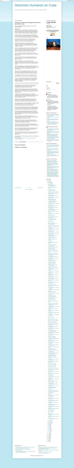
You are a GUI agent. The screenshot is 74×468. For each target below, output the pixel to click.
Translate (53, 27)
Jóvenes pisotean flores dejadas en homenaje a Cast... (53, 278)
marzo (49, 429)
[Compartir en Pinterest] (25, 141)
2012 (48, 437)
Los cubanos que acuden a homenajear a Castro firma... (52, 219)
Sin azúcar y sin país (51, 222)
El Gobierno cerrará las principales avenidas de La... (53, 305)
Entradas (48, 89)
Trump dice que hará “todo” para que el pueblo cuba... (53, 359)
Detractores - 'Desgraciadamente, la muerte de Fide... (53, 400)
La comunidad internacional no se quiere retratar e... (53, 246)
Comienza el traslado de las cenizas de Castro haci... (53, 193)
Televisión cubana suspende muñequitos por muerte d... (52, 199)
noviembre (49, 184)
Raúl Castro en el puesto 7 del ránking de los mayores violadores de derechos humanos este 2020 (53, 115)
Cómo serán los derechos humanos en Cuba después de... (53, 353)
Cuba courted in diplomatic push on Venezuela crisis (23, 449)
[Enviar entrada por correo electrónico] (19, 141)
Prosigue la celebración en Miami (53, 319)
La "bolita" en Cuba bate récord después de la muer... (52, 248)
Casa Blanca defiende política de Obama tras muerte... (53, 210)
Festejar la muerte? (51, 411)
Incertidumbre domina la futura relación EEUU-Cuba (52, 349)
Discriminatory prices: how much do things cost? (23, 448)
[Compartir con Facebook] (23, 141)
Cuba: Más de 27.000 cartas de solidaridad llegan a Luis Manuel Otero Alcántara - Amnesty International (52, 161)
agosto (49, 423)
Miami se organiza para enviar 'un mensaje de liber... (53, 405)
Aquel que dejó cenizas (51, 215)
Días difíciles (50, 188)
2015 (48, 433)
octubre (49, 420)
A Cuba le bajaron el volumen (52, 284)
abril (48, 428)
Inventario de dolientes (51, 410)
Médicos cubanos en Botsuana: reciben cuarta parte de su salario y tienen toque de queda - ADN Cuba (53, 167)
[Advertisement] (34, 16)
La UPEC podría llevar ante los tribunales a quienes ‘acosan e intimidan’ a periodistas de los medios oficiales (53, 123)
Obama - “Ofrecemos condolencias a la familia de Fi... (53, 374)
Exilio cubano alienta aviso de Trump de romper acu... (53, 259)
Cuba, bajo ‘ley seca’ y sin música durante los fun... (53, 276)
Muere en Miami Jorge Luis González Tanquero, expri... (53, 233)
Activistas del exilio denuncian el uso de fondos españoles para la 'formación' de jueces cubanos (53, 140)
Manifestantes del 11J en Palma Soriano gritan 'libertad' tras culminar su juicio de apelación (53, 132)
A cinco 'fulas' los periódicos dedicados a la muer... (52, 190)
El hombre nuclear (50, 375)
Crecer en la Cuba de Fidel (52, 365)
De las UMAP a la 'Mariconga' (52, 187)
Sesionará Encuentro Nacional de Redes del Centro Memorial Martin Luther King (53, 145)
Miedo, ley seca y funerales (52, 244)
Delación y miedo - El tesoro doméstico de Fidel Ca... (52, 263)
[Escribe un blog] (21, 141)
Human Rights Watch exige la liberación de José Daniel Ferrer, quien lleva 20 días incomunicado (53, 130)
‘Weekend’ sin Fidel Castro (52, 299)
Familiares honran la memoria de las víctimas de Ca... (53, 274)
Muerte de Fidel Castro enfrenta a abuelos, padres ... (53, 208)
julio (48, 424)
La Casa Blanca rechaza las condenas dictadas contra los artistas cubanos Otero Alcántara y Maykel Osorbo (52, 135)
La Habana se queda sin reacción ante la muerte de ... (53, 383)
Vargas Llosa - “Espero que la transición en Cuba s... (52, 292)
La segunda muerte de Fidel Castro (53, 390)
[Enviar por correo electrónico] (20, 141)
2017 (48, 180)
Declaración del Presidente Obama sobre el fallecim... (53, 419)
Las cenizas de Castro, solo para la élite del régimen (53, 217)
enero (49, 432)
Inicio (29, 187)
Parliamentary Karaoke (19, 450)
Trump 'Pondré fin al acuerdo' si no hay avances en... (53, 282)
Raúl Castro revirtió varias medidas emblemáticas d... (53, 345)
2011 (48, 438)
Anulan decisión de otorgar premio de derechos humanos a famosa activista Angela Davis (52, 149)
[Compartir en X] (22, 141)
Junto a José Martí (50, 316)
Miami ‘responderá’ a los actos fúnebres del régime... (52, 387)
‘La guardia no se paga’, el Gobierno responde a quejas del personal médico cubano (53, 120)
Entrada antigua (40, 187)
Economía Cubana (50, 100)
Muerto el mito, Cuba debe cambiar (53, 320)
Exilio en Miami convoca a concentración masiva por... (52, 296)
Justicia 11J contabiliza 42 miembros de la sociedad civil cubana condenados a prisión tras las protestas (53, 137)
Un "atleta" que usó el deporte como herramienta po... (53, 257)
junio (49, 425)
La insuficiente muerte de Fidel (52, 266)
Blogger (42, 455)
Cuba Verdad (49, 94)
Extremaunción (50, 393)
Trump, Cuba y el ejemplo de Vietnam (53, 225)
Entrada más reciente (18, 187)
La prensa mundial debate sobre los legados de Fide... (53, 392)
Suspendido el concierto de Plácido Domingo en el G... (53, 409)
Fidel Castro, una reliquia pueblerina (53, 191)
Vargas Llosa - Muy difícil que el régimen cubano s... (52, 298)
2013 (48, 436)
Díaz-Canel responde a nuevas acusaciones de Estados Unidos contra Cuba (53, 156)
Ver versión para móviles (29, 189)
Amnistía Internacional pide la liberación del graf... (52, 185)
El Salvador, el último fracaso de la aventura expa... (53, 341)
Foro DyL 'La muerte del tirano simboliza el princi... (52, 237)
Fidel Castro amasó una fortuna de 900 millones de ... (53, 326)
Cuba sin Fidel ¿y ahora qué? (52, 364)
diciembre (49, 182)
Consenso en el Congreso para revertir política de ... (52, 265)
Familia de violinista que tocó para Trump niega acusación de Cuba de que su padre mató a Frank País (25, 452)
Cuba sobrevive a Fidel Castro (52, 321)
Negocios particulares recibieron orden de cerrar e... (52, 195)
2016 (48, 181)
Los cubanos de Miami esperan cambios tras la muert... (52, 355)
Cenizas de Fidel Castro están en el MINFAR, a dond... (53, 206)
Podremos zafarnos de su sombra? (53, 368)
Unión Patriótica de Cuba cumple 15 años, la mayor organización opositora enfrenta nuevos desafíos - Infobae (52, 170)
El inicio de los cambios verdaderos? (53, 303)
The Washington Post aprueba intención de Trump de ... (52, 201)
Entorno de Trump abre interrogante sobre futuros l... (53, 361)
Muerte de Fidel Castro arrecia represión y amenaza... (52, 261)
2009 (48, 441)
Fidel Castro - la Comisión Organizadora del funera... (52, 337)
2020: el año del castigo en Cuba (52, 121)
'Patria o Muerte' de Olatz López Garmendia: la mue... (52, 224)
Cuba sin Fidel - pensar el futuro (52, 249)
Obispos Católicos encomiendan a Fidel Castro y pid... (53, 235)
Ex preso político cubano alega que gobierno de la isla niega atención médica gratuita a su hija (48, 448)
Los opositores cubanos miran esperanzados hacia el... (52, 331)
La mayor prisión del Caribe (52, 366)
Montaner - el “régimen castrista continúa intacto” (52, 381)
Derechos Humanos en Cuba (35, 5)
